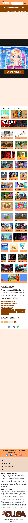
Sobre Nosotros (6, 463)
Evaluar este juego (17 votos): (6, 320)
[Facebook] (14, 327)
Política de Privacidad (7, 466)
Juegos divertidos (5, 313)
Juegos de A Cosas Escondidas (8, 301)
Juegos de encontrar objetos (7, 309)
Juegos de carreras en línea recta (8, 311)
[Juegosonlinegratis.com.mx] (7, 2)
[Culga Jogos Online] (14, 513)
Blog (3, 460)
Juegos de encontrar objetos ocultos (9, 303)
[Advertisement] (14, 25)
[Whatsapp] (18, 327)
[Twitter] (9, 327)
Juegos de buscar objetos (7, 307)
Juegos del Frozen (21, 311)
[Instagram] (20, 455)
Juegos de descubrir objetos (7, 305)
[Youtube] (16, 455)
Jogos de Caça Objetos (20, 309)
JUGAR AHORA (14, 72)
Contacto (4, 469)
